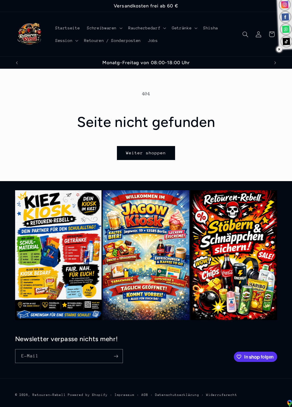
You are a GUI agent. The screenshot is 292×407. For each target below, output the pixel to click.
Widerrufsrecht (221, 395)
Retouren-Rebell (49, 395)
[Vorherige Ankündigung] (17, 62)
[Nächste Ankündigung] (275, 62)
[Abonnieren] (115, 356)
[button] (104, 28)
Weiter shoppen (146, 152)
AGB (144, 395)
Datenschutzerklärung (177, 395)
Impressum (125, 395)
